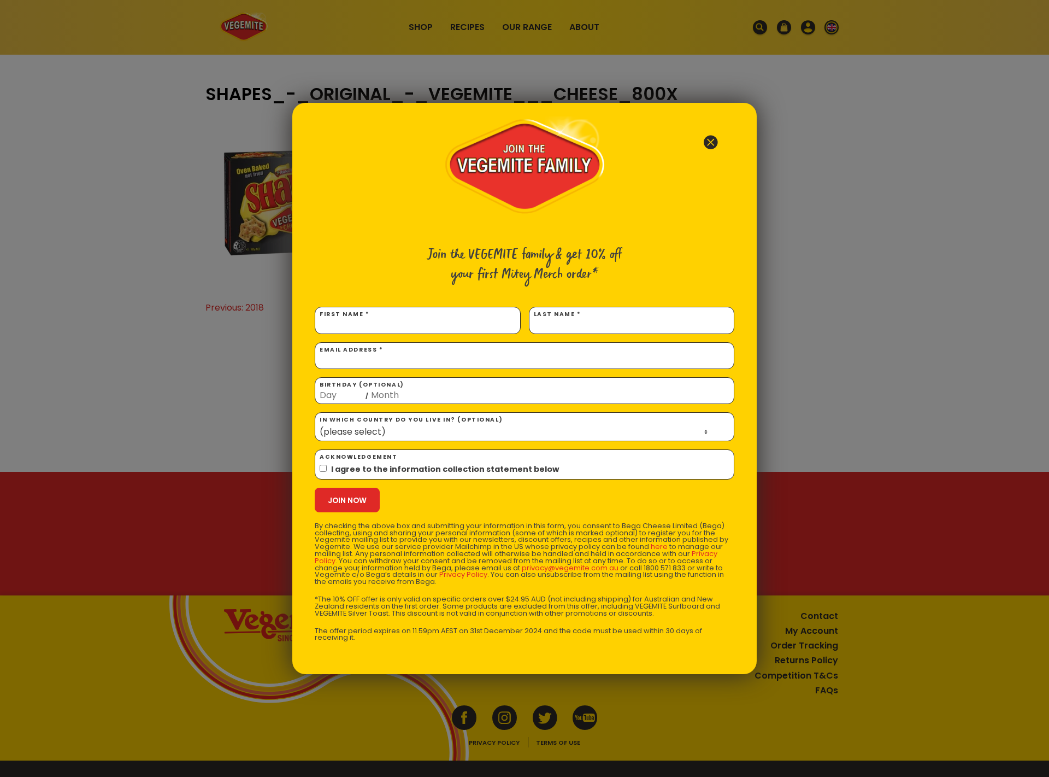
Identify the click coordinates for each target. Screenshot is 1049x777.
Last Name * (557, 314)
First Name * (345, 314)
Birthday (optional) (362, 390)
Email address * (351, 350)
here (659, 546)
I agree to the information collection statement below (445, 469)
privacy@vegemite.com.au (570, 567)
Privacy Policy (463, 574)
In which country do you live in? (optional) (411, 420)
